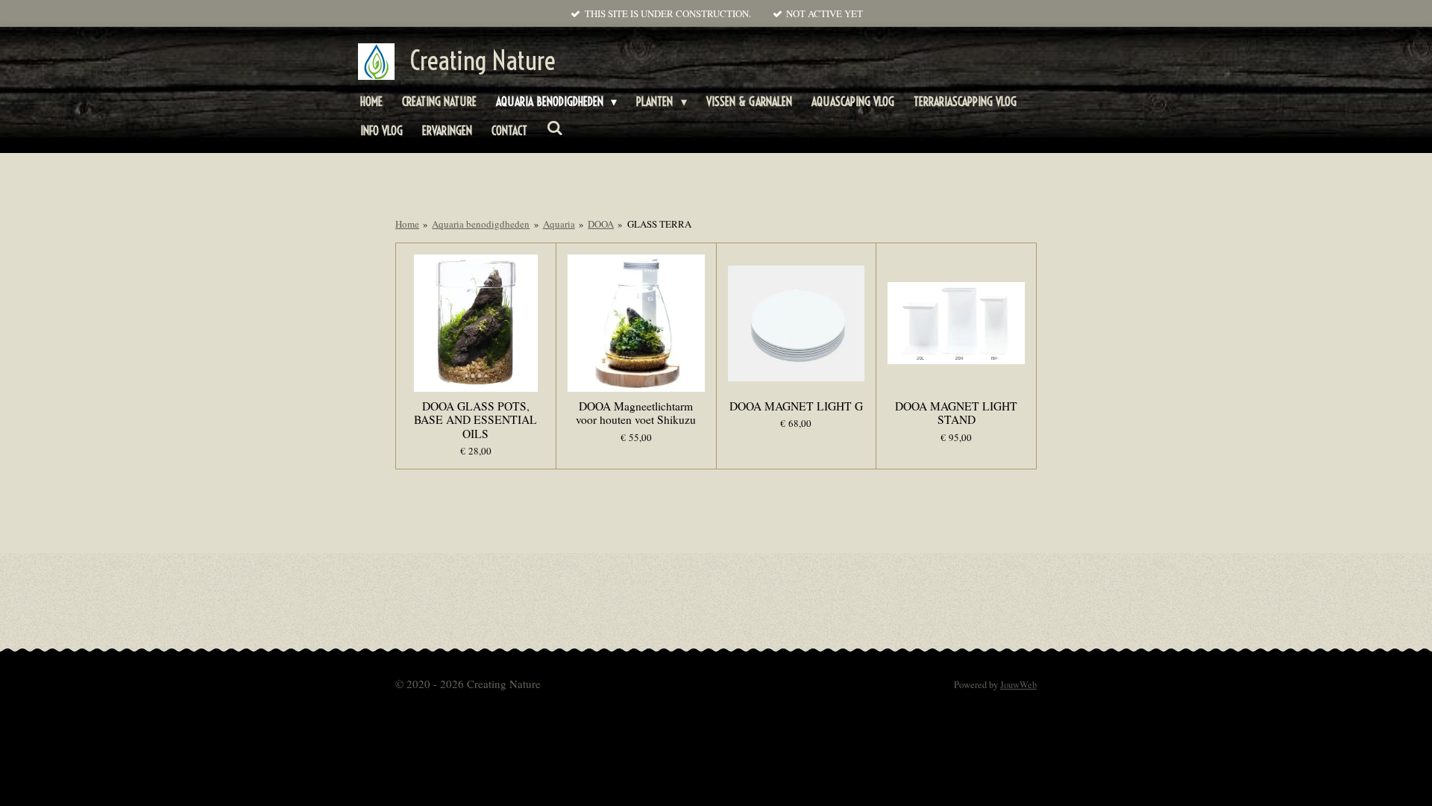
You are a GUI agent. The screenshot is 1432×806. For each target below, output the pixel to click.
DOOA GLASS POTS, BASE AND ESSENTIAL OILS (475, 419)
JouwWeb (1018, 684)
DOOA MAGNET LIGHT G (796, 406)
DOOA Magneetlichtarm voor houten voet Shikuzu (636, 412)
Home (407, 224)
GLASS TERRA (659, 224)
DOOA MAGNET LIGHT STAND (956, 412)
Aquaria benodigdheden (481, 224)
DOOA (601, 224)
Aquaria (559, 224)
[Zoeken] (555, 127)
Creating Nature (482, 60)
